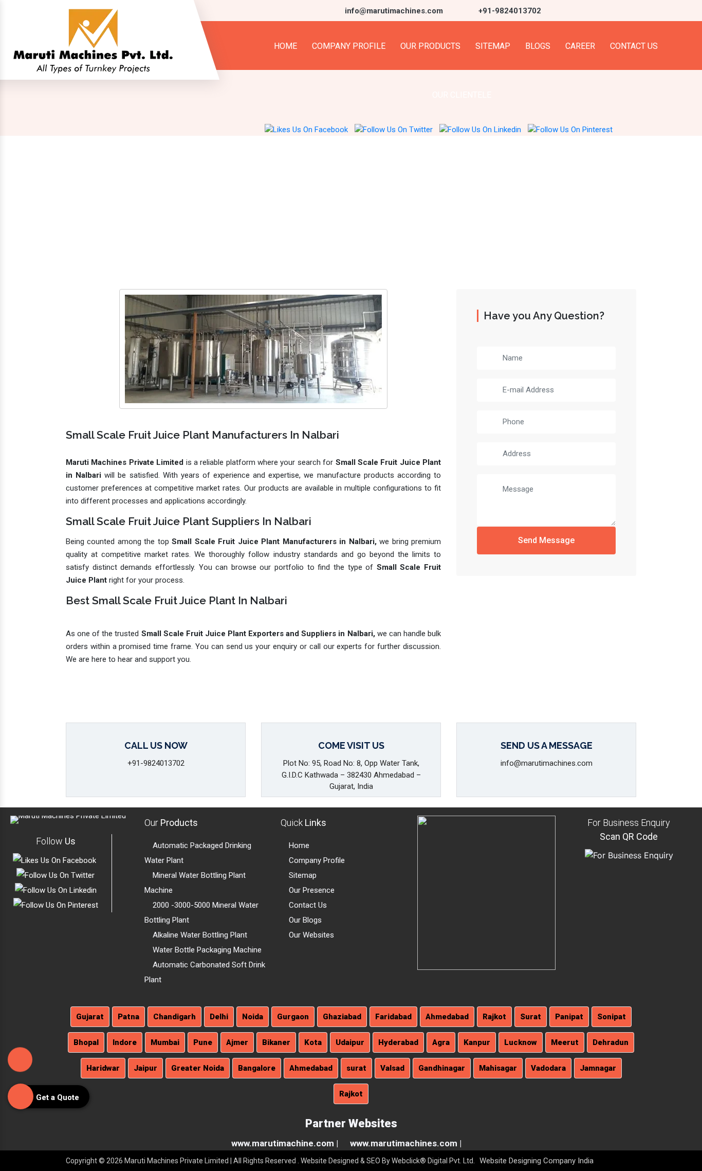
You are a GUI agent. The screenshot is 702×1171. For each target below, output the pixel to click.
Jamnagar (598, 1068)
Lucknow (520, 1042)
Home (284, 46)
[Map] (486, 892)
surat (356, 1068)
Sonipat (611, 1016)
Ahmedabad (447, 1016)
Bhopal (86, 1042)
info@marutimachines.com (393, 10)
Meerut (565, 1042)
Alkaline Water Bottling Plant (199, 935)
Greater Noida (197, 1068)
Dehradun (611, 1042)
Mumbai (165, 1042)
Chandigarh (174, 1016)
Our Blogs (304, 920)
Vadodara (548, 1068)
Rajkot (494, 1016)
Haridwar (103, 1068)
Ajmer (237, 1042)
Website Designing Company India (536, 1160)
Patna (128, 1016)
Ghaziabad (342, 1016)
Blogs (537, 46)
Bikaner (276, 1042)
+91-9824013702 (508, 10)
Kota (313, 1042)
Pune (202, 1042)
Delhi (219, 1016)
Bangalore (256, 1068)
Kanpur (477, 1042)
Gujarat (90, 1016)
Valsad (392, 1068)
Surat (530, 1016)
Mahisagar (498, 1068)
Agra (441, 1042)
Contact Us (634, 46)
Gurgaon (293, 1016)
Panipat (569, 1016)
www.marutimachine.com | (284, 1143)
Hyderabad (398, 1042)
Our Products (430, 46)
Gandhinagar (441, 1068)
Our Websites (310, 935)
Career (580, 46)
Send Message (546, 540)
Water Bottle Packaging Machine (206, 949)
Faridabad (393, 1016)
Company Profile (348, 46)
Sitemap (492, 46)
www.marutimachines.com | (405, 1143)
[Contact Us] (20, 1062)
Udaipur (350, 1042)
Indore (125, 1042)
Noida (252, 1016)
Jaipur (145, 1068)
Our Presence (311, 890)
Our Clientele (461, 95)
